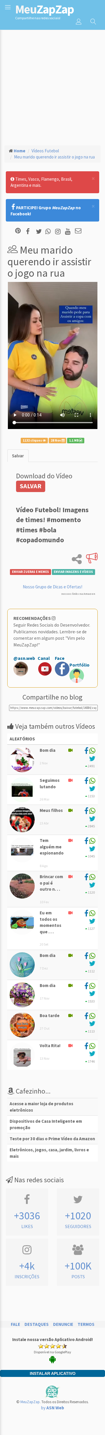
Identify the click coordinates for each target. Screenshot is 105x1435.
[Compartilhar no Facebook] (29, 231)
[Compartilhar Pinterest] (18, 231)
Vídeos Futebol (45, 151)
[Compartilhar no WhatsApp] (49, 231)
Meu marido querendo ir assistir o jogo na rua (54, 157)
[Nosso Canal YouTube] (68, 231)
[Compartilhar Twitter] (40, 231)
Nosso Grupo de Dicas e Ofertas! (52, 587)
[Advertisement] (52, 84)
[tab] (18, 455)
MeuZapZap (30, 1401)
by (52, 1407)
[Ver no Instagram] (58, 231)
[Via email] (78, 231)
